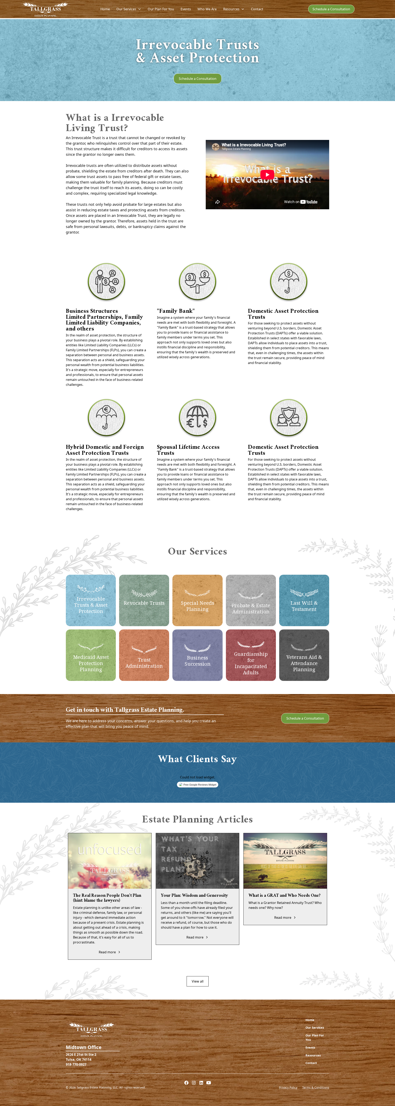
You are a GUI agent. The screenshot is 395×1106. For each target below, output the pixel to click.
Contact (257, 9)
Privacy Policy (288, 1087)
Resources (313, 1055)
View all (197, 981)
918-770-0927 (76, 1064)
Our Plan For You (161, 9)
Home (105, 9)
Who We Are (207, 9)
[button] (128, 9)
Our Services (315, 1027)
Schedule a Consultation (331, 9)
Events (186, 9)
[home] (45, 9)
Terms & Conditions (315, 1087)
